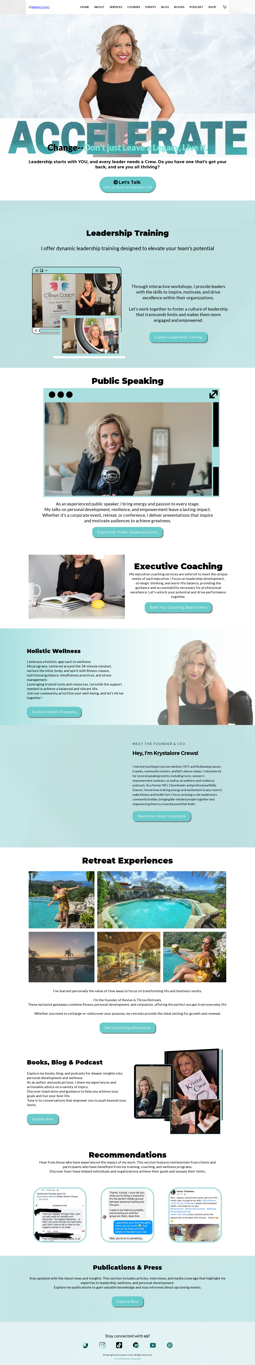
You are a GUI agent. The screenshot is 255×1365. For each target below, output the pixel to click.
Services (116, 6)
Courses (133, 6)
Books (179, 6)
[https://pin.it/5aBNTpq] (170, 1345)
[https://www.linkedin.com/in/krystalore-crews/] (136, 1345)
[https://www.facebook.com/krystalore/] (85, 1345)
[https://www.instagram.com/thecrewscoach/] (102, 1345)
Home (84, 6)
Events (150, 6)
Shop (212, 6)
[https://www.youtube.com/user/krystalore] (153, 1345)
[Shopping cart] (224, 7)
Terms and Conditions (122, 1359)
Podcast (196, 6)
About (99, 6)
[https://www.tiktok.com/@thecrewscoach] (119, 1345)
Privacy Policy (136, 1359)
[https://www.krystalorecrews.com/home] (39, 6)
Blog (165, 6)
